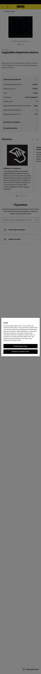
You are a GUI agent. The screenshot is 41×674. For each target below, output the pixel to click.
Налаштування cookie (20, 346)
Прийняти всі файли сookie (20, 351)
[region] (20, 337)
